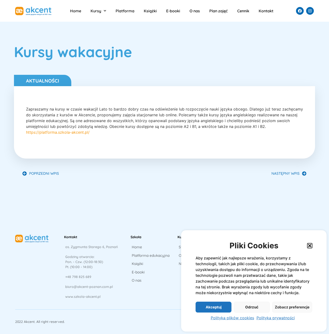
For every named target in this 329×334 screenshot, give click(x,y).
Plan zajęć (218, 10)
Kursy (96, 10)
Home (75, 10)
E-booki (173, 10)
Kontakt (266, 10)
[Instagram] (310, 11)
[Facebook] (300, 11)
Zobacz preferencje (292, 307)
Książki (150, 10)
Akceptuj (214, 307)
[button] (309, 245)
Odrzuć (251, 307)
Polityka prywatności (276, 317)
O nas (195, 10)
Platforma (125, 10)
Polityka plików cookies (232, 317)
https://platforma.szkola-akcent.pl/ (58, 132)
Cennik (243, 10)
